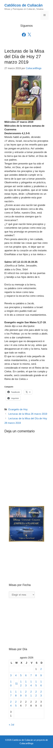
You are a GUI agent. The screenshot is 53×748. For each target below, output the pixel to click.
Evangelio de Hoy (18, 409)
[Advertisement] (26, 557)
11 (16, 683)
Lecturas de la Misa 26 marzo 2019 (27, 413)
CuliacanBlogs (26, 743)
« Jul (11, 724)
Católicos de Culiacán (23, 5)
